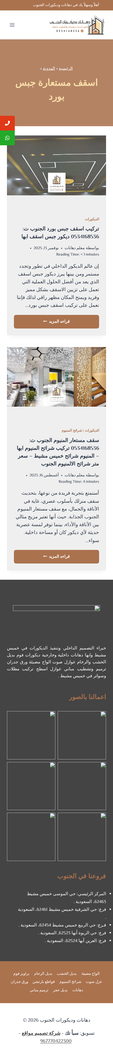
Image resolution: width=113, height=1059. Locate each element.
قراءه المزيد (56, 322)
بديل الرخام (43, 974)
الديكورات (92, 219)
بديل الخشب (67, 974)
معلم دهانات (75, 248)
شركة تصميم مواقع (41, 1033)
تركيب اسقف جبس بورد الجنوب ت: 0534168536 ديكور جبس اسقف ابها (60, 233)
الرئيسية (66, 68)
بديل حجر (60, 990)
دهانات (77, 990)
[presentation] (56, 172)
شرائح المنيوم (72, 430)
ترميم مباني (39, 990)
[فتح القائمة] (12, 24)
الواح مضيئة (90, 974)
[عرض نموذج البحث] (12, 5)
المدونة (49, 68)
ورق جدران (19, 982)
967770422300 (56, 1041)
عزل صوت (94, 982)
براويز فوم (21, 974)
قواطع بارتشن (43, 982)
